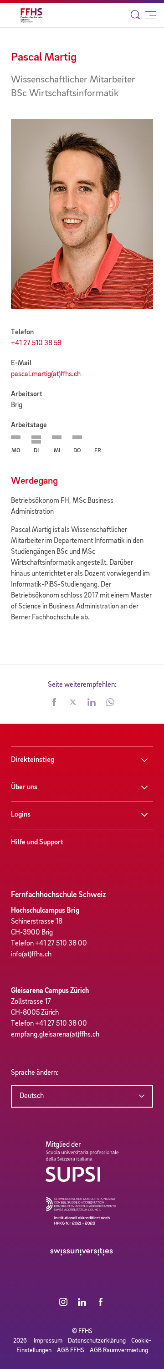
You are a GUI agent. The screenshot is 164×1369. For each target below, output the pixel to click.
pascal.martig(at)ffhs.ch (46, 374)
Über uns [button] (24, 787)
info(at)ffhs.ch (31, 954)
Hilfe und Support (37, 842)
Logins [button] (21, 814)
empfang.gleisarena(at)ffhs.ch (55, 1034)
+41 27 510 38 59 (36, 343)
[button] (54, 703)
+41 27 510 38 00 (61, 943)
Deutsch (32, 1096)
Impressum (48, 1341)
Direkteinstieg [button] (32, 760)
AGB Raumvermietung (119, 1350)
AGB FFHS (70, 1350)
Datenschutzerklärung (97, 1341)
